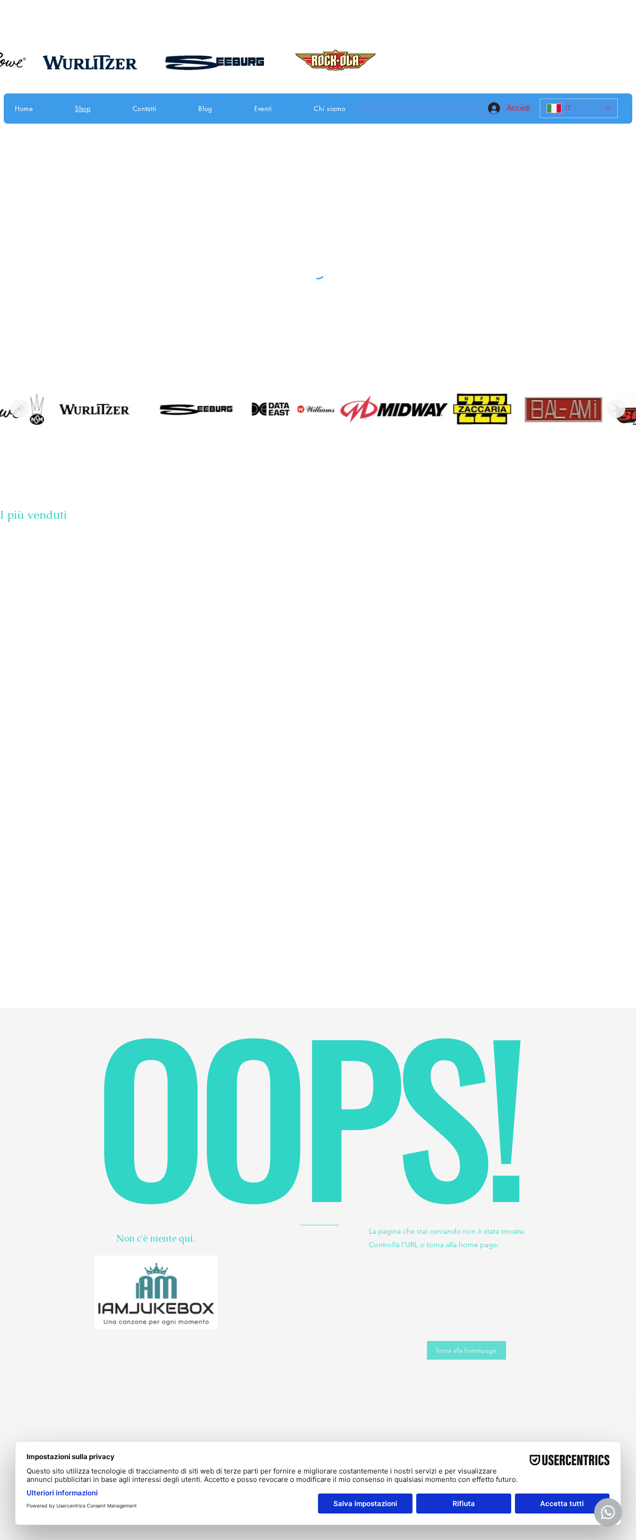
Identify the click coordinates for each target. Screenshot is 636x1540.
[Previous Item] (20, 408)
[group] (318, 540)
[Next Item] (616, 408)
